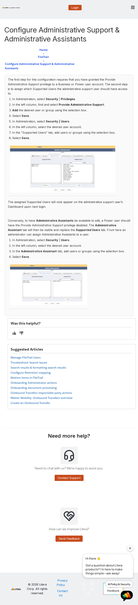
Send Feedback (69, 538)
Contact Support (69, 478)
